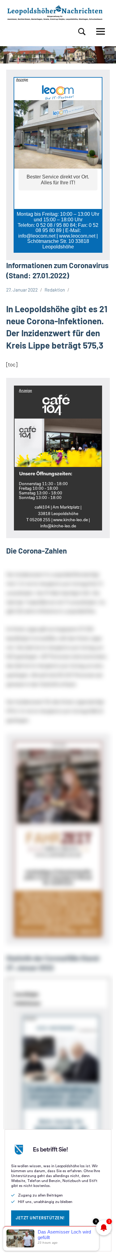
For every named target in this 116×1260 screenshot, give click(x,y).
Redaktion (55, 289)
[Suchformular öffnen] (82, 31)
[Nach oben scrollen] (103, 1247)
